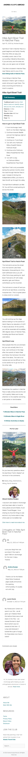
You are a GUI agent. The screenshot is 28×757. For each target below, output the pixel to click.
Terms (5, 716)
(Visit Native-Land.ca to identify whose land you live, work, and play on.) (13, 104)
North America (12, 483)
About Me (6, 702)
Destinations (17, 481)
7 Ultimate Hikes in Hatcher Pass (14, 412)
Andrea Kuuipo (13, 567)
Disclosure (6, 723)
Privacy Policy (7, 718)
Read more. (16, 686)
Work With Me (7, 705)
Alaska (6, 481)
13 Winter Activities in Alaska (14, 421)
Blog (10, 481)
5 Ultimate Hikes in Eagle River (14, 416)
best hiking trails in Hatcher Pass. (13, 73)
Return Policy (7, 721)
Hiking (4, 483)
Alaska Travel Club (9, 739)
